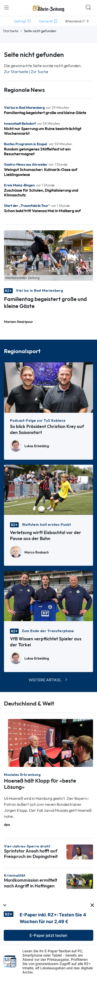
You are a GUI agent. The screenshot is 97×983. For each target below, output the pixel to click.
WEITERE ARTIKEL (45, 680)
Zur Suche (39, 71)
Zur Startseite (16, 71)
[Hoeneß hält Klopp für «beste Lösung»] (50, 742)
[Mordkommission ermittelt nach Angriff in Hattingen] (79, 880)
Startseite (10, 31)
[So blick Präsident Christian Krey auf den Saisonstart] (48, 387)
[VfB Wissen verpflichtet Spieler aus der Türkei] (48, 595)
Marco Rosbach (36, 552)
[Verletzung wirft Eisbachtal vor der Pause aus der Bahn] (48, 489)
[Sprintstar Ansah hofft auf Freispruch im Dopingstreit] (79, 851)
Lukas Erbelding (36, 446)
